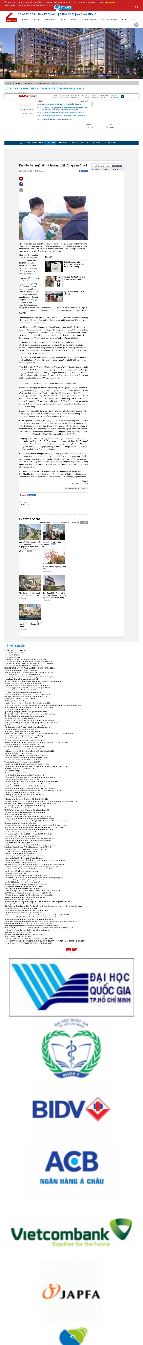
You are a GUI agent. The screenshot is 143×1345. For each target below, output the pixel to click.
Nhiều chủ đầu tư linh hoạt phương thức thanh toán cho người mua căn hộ (28, 829)
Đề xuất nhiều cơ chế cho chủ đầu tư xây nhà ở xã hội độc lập (24, 747)
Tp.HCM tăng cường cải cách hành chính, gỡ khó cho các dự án (25, 712)
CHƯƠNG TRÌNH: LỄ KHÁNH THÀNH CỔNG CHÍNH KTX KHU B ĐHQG (28, 943)
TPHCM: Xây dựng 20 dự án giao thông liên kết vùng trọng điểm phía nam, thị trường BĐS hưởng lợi (37, 742)
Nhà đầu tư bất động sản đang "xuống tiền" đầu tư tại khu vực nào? (26, 910)
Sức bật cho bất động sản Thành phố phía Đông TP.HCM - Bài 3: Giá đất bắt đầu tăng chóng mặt (35, 825)
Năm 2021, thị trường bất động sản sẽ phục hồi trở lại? (22, 792)
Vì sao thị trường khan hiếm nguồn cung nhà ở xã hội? (22, 762)
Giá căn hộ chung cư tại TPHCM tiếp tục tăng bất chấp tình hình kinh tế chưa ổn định (32, 891)
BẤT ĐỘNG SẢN (50, 143)
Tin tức (124, 20)
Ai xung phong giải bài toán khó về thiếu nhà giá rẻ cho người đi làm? (26, 688)
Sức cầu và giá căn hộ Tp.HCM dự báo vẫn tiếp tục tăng (22, 675)
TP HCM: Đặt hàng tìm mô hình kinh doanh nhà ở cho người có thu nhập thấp (29, 714)
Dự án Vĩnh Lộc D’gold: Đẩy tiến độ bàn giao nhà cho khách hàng (25, 659)
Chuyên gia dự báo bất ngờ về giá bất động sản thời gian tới (24, 858)
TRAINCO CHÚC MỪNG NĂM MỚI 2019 (17, 936)
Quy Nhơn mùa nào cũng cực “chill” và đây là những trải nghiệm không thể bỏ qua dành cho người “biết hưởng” (40, 801)
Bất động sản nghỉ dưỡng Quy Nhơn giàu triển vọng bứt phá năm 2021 (27, 703)
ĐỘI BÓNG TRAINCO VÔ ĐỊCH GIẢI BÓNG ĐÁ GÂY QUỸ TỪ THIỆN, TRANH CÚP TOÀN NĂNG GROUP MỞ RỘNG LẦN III (45, 941)
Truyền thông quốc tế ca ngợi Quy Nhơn (17, 932)
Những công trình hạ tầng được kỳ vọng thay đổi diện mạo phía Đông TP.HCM (29, 838)
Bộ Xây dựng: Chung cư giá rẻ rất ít (16, 709)
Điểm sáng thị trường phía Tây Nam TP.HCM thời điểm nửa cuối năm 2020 (28, 895)
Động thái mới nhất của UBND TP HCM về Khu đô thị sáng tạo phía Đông (28, 923)
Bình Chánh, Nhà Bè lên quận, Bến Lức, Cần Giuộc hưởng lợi (24, 736)
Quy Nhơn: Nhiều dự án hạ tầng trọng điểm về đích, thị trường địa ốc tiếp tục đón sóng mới (34, 864)
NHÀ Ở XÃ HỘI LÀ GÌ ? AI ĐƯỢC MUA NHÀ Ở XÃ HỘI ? (23, 666)
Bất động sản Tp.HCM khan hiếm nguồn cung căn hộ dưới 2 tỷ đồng (26, 764)
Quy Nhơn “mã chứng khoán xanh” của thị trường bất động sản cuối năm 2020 (30, 803)
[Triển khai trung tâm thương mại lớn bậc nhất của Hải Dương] (30, 612)
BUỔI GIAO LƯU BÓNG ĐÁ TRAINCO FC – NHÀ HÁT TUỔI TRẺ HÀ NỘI (28, 939)
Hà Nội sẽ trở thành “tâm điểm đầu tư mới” (18, 843)
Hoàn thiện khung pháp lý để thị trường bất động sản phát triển (24, 812)
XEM (84, 522)
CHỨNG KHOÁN (37, 143)
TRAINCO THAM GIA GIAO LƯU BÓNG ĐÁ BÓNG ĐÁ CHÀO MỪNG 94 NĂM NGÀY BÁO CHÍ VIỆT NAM (39, 928)
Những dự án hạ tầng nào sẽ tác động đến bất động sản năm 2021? (26, 799)
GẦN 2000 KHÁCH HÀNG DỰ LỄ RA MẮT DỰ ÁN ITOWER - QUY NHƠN (28, 664)
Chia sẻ (84, 171)
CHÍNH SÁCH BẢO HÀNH (12, 655)
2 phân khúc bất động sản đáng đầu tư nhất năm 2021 (22, 744)
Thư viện (73, 20)
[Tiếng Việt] (133, 7)
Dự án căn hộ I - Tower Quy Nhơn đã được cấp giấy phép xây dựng (26, 930)
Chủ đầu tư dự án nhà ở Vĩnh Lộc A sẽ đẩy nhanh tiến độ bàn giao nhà (27, 727)
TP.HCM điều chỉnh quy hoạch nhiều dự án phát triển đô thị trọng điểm (27, 810)
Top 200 (120, 147)
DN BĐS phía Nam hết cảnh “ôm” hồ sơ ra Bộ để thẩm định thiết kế (26, 904)
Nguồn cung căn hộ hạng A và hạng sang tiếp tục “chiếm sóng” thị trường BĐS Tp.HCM (32, 790)
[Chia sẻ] (21, 184)
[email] (21, 190)
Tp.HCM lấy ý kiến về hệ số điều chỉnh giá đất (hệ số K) (22, 731)
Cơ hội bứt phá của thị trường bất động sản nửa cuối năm (23, 683)
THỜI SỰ (27, 83)
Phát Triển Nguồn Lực (89, 20)
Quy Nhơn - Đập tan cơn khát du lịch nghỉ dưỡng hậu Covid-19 (24, 692)
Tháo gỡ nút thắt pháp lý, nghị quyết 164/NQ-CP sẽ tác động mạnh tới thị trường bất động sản (35, 827)
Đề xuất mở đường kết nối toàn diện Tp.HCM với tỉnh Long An (24, 740)
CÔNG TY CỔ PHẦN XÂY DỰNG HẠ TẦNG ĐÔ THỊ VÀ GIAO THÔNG (57, 14)
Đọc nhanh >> (85, 101)
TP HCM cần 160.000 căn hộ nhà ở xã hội (18, 808)
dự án (27, 504)
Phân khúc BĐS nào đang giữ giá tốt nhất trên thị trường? (23, 832)
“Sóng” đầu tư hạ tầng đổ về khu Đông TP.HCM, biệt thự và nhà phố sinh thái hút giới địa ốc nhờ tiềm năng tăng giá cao (43, 906)
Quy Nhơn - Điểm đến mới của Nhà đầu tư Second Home (23, 934)
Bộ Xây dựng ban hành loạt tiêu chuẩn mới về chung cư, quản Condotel (27, 694)
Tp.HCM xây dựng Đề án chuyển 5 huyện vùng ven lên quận (24, 725)
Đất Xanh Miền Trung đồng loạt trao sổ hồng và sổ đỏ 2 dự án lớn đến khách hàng (54, 595)
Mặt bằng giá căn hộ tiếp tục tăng (15, 701)
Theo (75, 488)
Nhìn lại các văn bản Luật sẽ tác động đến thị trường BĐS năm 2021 (26, 757)
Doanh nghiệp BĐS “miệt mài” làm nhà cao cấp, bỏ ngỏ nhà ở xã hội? (26, 784)
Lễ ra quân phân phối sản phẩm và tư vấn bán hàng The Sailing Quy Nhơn (28, 672)
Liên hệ (133, 20)
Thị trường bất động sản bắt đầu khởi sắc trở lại (20, 823)
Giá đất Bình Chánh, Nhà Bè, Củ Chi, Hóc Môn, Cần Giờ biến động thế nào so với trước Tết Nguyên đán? (38, 733)
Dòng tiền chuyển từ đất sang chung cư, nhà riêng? (21, 679)
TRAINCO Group (50, 20)
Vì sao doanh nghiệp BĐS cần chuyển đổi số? (19, 797)
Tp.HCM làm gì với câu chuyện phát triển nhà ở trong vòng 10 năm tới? (27, 893)
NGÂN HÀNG (74, 143)
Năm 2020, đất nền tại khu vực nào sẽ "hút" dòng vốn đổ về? (24, 912)
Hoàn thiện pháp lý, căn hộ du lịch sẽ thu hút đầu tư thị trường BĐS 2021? (28, 869)
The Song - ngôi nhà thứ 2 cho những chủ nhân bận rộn (31, 594)
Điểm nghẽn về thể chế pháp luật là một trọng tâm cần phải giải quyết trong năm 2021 (32, 777)
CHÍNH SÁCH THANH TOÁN (13, 653)
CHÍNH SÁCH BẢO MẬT (12, 657)
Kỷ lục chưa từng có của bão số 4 (74, 293)
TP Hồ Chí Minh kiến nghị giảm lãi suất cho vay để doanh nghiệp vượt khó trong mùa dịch (33, 681)
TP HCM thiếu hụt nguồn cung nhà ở (16, 773)
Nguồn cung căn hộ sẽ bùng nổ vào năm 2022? (19, 718)
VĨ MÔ (98, 143)
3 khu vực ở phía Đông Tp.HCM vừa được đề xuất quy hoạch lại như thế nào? (30, 917)
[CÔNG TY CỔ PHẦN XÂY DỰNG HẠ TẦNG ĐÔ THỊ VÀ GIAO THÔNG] (11, 22)
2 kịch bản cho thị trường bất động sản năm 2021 (20, 690)
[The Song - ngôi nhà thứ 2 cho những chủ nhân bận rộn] (30, 583)
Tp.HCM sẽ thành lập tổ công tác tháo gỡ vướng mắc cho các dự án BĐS (28, 707)
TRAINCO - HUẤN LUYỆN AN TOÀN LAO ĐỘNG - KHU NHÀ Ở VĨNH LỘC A (29, 668)
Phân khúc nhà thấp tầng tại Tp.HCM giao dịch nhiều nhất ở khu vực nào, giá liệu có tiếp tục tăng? (36, 766)
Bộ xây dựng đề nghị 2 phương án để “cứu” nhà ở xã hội (22, 749)
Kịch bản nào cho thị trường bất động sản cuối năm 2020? (23, 851)
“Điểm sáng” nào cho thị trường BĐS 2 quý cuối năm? (21, 888)
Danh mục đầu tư (28, 114)
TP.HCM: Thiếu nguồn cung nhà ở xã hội (17, 814)
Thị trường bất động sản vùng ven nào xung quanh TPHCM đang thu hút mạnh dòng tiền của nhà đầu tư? (38, 902)
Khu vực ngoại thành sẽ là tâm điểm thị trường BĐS (21, 729)
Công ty (96, 169)
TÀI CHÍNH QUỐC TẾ (87, 143)
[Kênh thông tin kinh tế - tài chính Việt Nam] (28, 96)
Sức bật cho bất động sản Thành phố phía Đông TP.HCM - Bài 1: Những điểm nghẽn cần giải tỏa (35, 821)
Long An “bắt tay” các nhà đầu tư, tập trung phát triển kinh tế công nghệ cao (29, 720)
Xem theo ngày (44, 522)
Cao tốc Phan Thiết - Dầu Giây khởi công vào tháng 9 (21, 871)
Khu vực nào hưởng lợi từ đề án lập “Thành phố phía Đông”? (24, 880)
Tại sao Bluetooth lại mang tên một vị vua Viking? (75, 278)
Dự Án (63, 20)
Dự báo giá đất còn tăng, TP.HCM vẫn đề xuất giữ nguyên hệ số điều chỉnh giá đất (31, 723)
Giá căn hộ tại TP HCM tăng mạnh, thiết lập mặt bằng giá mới (24, 786)
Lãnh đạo (115, 169)
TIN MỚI (48, 257)
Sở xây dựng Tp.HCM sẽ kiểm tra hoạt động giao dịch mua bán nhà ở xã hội (29, 819)
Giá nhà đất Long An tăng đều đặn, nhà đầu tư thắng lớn (22, 738)
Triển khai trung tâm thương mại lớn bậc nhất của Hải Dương (30, 624)
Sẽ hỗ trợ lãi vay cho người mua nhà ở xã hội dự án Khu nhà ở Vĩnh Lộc (28, 661)
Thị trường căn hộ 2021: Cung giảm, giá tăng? (19, 768)
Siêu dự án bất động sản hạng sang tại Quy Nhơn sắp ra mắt (24, 775)
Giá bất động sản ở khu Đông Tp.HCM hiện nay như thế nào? (24, 856)
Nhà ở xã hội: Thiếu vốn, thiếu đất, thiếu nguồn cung (21, 836)
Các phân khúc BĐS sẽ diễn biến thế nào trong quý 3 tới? (23, 886)
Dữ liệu (112, 147)
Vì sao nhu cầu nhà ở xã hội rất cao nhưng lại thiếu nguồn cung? (25, 875)
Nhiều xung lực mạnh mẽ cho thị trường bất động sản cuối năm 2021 (26, 685)
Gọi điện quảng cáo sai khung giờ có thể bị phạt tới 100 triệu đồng (74, 264)
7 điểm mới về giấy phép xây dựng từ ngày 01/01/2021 (22, 779)
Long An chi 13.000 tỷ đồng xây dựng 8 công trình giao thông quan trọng (27, 816)
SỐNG (104, 143)
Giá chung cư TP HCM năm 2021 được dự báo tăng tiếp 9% (24, 795)
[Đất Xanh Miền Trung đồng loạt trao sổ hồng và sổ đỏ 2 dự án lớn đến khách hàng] (54, 583)
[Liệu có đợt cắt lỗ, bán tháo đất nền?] (54, 532)
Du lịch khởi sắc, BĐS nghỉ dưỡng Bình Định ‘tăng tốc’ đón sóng (25, 849)
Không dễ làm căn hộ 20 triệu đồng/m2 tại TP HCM (21, 908)
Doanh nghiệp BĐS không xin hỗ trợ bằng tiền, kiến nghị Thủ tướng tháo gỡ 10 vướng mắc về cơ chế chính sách (41, 921)
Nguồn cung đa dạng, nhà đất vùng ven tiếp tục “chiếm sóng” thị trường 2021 (29, 751)
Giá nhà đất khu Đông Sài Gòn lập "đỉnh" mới (19, 899)
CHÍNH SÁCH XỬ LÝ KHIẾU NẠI (15, 650)
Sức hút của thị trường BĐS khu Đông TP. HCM (20, 862)
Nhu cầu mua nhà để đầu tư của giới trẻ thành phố (20, 670)
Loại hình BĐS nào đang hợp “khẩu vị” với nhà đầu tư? (22, 882)
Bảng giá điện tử (28, 109)
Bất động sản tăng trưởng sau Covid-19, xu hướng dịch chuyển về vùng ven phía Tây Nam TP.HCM (36, 915)
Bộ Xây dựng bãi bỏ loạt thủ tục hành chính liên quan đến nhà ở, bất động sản (29, 677)
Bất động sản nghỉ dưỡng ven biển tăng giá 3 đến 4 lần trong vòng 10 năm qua (29, 845)
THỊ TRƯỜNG (111, 143)
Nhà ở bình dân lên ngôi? (12, 771)
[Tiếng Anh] (136, 7)
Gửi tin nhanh (27, 105)
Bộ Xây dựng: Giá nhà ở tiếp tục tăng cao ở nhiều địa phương (24, 806)
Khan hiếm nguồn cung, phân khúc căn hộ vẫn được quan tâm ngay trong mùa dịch (31, 867)
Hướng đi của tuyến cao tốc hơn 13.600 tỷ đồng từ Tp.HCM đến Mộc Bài (28, 834)
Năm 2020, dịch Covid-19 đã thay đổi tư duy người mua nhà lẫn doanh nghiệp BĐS (31, 781)
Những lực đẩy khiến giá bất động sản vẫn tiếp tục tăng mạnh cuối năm (27, 840)
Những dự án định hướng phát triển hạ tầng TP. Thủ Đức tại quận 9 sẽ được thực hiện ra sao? (35, 860)
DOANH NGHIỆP (62, 143)
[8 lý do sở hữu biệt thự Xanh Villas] (54, 557)
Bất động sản (40, 171)
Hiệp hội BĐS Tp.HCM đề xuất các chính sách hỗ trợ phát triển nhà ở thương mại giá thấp (33, 877)
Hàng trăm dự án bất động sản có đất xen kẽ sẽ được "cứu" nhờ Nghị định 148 (30, 788)
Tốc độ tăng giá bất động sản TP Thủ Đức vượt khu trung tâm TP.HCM (27, 847)
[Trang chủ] (21, 143)
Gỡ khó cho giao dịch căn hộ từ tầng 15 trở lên (19, 698)
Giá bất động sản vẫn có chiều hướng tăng (18, 753)
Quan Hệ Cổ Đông (109, 20)
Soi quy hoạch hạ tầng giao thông (15, 873)
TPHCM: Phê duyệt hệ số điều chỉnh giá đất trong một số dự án (25, 897)
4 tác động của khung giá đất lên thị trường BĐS (20, 854)
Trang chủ (24, 20)
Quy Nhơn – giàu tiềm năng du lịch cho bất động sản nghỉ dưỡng (25, 696)
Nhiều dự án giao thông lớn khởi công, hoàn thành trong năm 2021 (26, 755)
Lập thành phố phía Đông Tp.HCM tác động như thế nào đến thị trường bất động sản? (32, 926)
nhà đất (22, 504)
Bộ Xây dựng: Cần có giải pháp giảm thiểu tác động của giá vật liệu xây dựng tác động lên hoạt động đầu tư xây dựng (42, 705)
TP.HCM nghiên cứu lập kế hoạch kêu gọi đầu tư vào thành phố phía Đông (28, 919)
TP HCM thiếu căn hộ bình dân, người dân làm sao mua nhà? (24, 716)
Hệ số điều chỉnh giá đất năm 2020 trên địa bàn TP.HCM (22, 760)
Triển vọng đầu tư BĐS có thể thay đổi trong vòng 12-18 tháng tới (25, 884)
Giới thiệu (36, 20)
